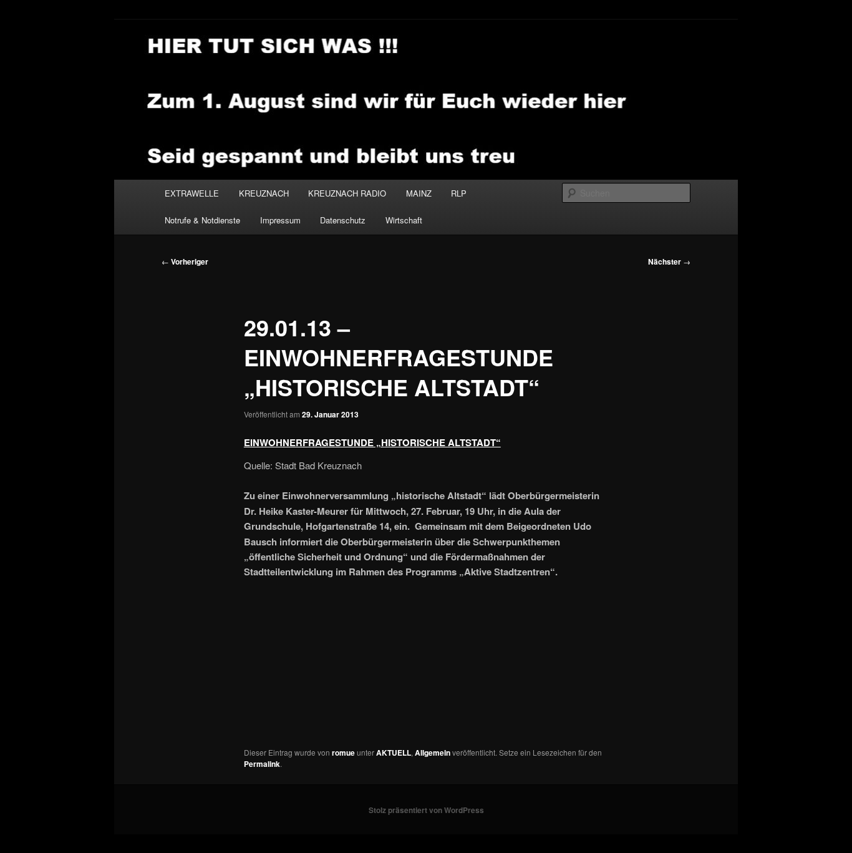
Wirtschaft (403, 220)
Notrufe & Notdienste (202, 220)
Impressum (280, 220)
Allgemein (432, 752)
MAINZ (419, 193)
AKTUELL (393, 752)
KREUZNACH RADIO (347, 193)
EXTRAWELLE (192, 193)
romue (343, 752)
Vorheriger (185, 261)
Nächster (669, 261)
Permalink (262, 763)
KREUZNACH (264, 193)
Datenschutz (342, 220)
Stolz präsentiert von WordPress (426, 810)
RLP (459, 193)
